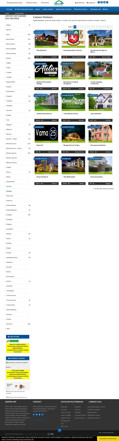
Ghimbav (9, 106)
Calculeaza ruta (95, 9)
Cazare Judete (48, 9)
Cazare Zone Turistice (63, 9)
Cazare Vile (39, 32)
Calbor (9, 63)
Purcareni (10, 229)
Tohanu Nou (18, 305)
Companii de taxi (65, 422)
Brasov (18, 58)
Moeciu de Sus (18, 153)
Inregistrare (91, 2)
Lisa (8, 120)
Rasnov (18, 234)
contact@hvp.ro (40, 420)
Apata (18, 25)
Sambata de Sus (18, 257)
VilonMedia (26, 434)
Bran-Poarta (18, 44)
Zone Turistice (66, 412)
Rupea (9, 248)
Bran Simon (18, 39)
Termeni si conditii (93, 409)
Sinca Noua (10, 276)
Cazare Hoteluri (68, 63)
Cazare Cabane (40, 63)
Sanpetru (10, 262)
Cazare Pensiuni (68, 32)
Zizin (8, 329)
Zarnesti (18, 324)
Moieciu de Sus (12, 162)
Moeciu (18, 134)
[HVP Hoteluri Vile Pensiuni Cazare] (59, 2)
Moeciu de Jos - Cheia (18, 148)
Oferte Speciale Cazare (24, 9)
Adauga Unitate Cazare (15, 2)
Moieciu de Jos (12, 158)
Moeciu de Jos (18, 143)
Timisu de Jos (11, 295)
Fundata (18, 101)
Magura (18, 125)
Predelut (9, 219)
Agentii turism (65, 418)
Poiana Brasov (18, 205)
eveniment (45, 2)
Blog (106, 9)
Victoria (9, 314)
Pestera (9, 191)
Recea (18, 238)
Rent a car (64, 426)
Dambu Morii (11, 82)
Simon (9, 272)
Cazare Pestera (19, 13)
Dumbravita (10, 91)
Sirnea (18, 281)
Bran (18, 34)
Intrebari (78, 412)
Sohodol (9, 286)
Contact (77, 409)
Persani (9, 186)
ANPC (42, 434)
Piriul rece (10, 196)
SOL (45, 434)
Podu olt (9, 200)
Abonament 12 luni (93, 415)
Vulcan (9, 319)
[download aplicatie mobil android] (17, 392)
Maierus (9, 129)
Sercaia (9, 267)
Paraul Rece (11, 181)
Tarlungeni (10, 291)
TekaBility (35, 434)
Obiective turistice (80, 9)
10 (107, 27)
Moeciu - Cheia (18, 139)
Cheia (8, 68)
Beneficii (78, 407)
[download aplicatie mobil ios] (17, 397)
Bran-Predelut (18, 49)
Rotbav (9, 243)
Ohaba (9, 167)
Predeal (18, 215)
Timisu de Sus (18, 300)
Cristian (18, 77)
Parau (18, 172)
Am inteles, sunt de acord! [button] (108, 438)
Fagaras (18, 96)
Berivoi (9, 30)
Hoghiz (9, 115)
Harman (18, 110)
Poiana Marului (18, 210)
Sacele (18, 253)
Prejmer (9, 224)
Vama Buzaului (11, 310)
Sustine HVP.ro (92, 412)
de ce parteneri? (80, 415)
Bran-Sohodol (18, 53)
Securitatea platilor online (96, 407)
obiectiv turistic (32, 2)
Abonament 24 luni (93, 418)
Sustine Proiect (80, 418)
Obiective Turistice (64, 408)
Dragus (9, 87)
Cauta (10, 9)
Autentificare (80, 2)
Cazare (37, 9)
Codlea (9, 72)
